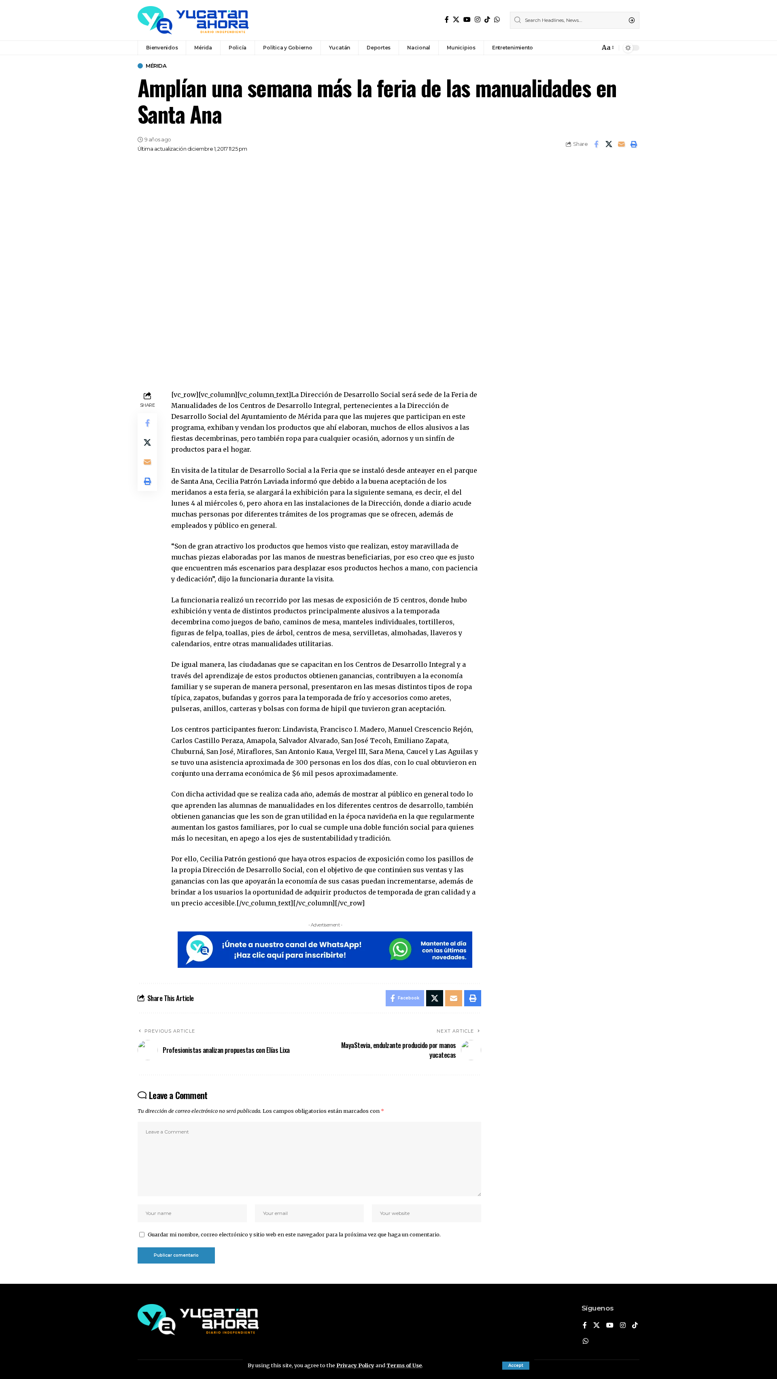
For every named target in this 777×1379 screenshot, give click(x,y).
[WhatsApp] (497, 19)
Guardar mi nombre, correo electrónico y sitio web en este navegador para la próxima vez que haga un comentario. (294, 1234)
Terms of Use (404, 1365)
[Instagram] (477, 19)
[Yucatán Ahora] (193, 20)
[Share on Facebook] (596, 144)
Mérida (156, 65)
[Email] (621, 144)
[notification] (592, 48)
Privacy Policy (355, 1365)
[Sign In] (576, 48)
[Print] (633, 144)
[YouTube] (467, 19)
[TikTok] (487, 19)
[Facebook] (447, 19)
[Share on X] (608, 144)
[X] (456, 19)
